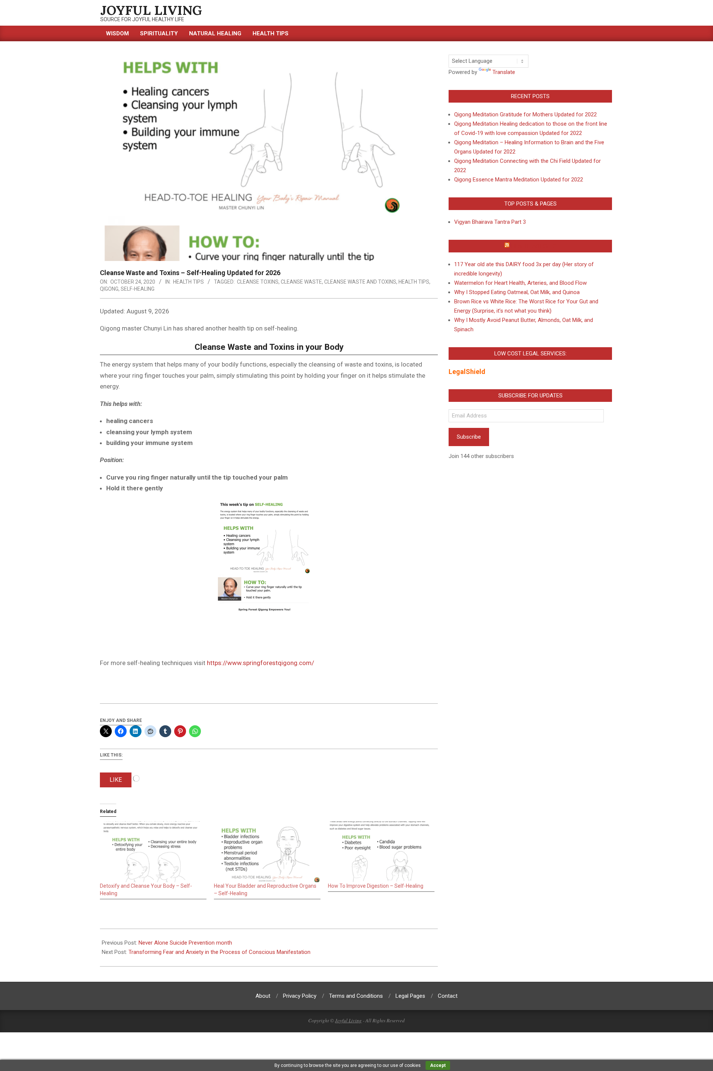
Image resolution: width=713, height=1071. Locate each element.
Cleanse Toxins (258, 282)
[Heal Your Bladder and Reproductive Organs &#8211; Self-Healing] (267, 851)
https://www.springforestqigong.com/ (260, 663)
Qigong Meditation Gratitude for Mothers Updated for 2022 (525, 114)
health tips (413, 282)
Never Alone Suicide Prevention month (185, 942)
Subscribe (469, 436)
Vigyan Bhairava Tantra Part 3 (490, 222)
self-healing (137, 289)
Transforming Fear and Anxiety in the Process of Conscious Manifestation (219, 952)
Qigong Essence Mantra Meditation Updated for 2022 (518, 179)
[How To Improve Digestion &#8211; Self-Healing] (381, 851)
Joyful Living (348, 1020)
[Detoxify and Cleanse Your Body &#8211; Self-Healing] (153, 851)
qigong (109, 289)
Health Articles (534, 246)
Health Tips (188, 282)
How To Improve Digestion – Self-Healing (375, 886)
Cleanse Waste (301, 282)
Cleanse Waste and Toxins (360, 282)
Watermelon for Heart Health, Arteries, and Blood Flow (520, 283)
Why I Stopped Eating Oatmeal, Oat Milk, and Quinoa (517, 292)
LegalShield (467, 371)
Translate (503, 72)
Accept (438, 1065)
